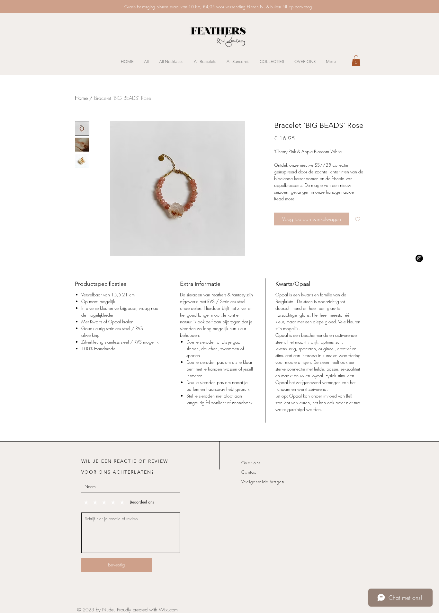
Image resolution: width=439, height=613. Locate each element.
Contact (249, 472)
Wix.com (168, 610)
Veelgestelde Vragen (262, 482)
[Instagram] (419, 258)
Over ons (251, 463)
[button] (356, 60)
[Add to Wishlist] (357, 219)
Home (81, 97)
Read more (284, 199)
